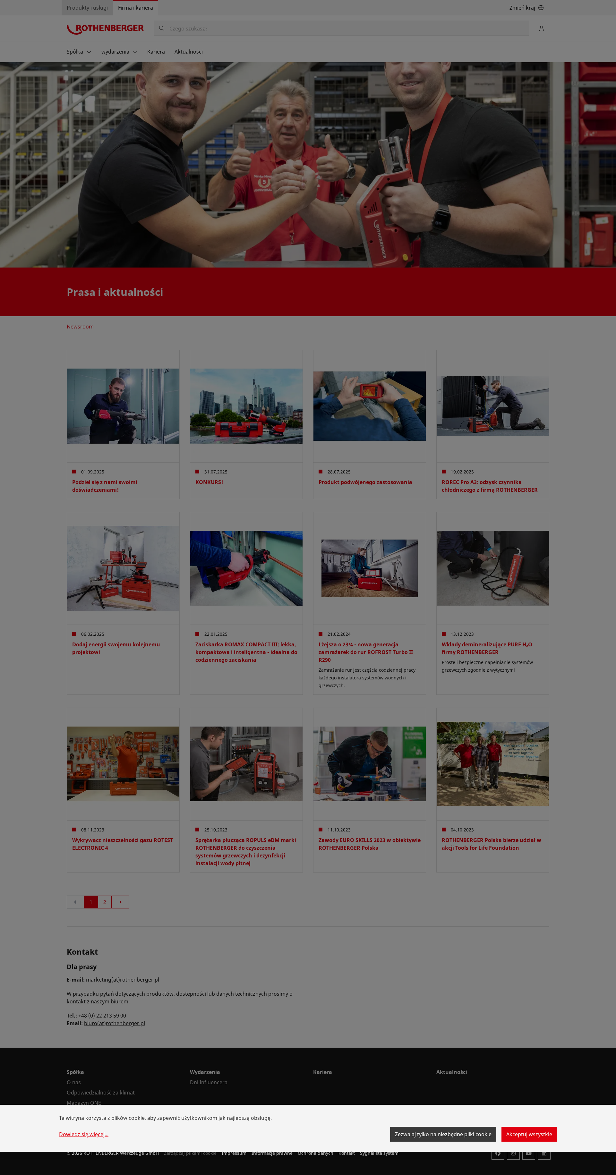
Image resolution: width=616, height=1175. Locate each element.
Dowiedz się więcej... (83, 1134)
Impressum (234, 1153)
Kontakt (346, 1153)
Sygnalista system (379, 1153)
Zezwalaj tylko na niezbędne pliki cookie (443, 1134)
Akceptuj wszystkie (529, 1134)
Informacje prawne (272, 1153)
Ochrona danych (315, 1153)
